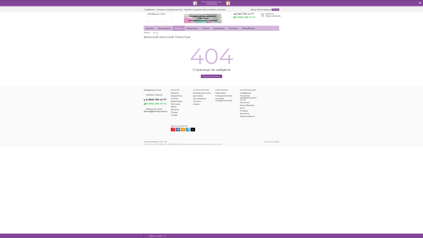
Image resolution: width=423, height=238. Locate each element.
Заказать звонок (154, 95)
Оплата (197, 101)
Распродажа (164, 28)
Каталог (150, 28)
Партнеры (220, 93)
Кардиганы (192, 28)
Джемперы (219, 28)
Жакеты (179, 28)
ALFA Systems (275, 142)
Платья (205, 28)
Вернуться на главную (211, 76)
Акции (196, 104)
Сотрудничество (223, 96)
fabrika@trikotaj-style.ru (156, 111)
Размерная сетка (202, 93)
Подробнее (211, 4)
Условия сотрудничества (169, 10)
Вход (253, 9)
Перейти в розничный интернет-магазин (205, 10)
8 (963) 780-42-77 (244, 14)
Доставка (198, 96)
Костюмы (233, 28)
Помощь (275, 10)
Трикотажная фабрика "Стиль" (154, 142)
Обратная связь (154, 109)
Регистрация (264, 9)
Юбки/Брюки (248, 28)
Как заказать (199, 98)
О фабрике (149, 10)
